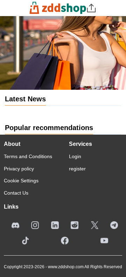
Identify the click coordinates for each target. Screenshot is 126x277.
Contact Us (16, 193)
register (77, 168)
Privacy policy (19, 168)
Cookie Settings (21, 180)
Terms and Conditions (28, 156)
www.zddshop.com (66, 266)
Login (75, 156)
